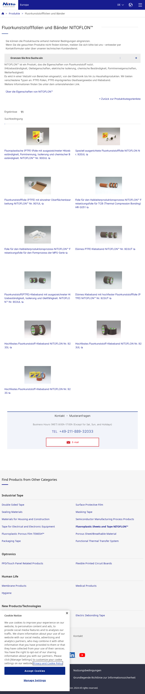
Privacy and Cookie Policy (48, 663)
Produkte (14, 13)
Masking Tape (84, 512)
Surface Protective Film (89, 504)
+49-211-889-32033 (76, 431)
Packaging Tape (11, 541)
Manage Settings (35, 680)
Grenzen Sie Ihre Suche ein (26, 57)
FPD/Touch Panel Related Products (22, 563)
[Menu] (140, 5)
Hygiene (6, 593)
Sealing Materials (12, 512)
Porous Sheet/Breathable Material (96, 533)
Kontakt (78, 636)
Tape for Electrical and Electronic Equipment (28, 526)
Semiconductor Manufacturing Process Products (105, 519)
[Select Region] (130, 5)
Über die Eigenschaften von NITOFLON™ (29, 91)
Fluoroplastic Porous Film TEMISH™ (23, 533)
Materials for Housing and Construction (26, 519)
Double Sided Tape (13, 504)
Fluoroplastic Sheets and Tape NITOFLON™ (102, 526)
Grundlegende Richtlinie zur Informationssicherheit (104, 677)
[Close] (67, 613)
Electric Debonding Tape (90, 615)
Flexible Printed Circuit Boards (94, 563)
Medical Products (86, 585)
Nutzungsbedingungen (87, 670)
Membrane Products (14, 585)
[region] (35, 650)
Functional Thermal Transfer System (97, 541)
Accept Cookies (35, 670)
